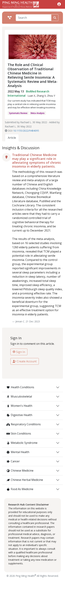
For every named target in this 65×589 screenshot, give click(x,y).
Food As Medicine (22, 489)
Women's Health (21, 406)
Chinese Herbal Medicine (27, 480)
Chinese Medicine (22, 470)
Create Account (26, 361)
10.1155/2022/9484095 (26, 130)
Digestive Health (21, 415)
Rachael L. (26, 122)
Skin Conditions (21, 433)
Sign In (20, 352)
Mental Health (20, 452)
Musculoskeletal (21, 396)
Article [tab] (12, 138)
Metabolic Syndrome (24, 443)
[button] (59, 4)
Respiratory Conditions (26, 424)
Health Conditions (22, 387)
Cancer (15, 461)
